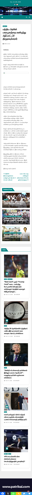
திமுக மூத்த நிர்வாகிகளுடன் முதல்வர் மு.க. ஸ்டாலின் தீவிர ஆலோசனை (14, 237)
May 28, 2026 (9, 464)
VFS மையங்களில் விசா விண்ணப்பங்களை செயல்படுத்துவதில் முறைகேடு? (14, 458)
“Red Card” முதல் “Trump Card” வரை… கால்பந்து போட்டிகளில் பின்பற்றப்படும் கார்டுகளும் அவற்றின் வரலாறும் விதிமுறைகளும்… (14, 287)
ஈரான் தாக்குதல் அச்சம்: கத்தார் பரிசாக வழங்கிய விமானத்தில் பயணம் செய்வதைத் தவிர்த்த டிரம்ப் (15, 417)
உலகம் (5, 279)
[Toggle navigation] (29, 17)
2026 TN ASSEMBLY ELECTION (10, 216)
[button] (26, 17)
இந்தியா (6, 453)
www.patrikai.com (16, 11)
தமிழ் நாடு (5, 26)
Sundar (17, 294)
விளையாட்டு (10, 279)
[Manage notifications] (28, 491)
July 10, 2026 (9, 294)
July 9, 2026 (9, 380)
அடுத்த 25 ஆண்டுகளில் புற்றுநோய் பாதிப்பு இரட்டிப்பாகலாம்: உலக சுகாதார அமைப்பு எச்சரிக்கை (16, 330)
